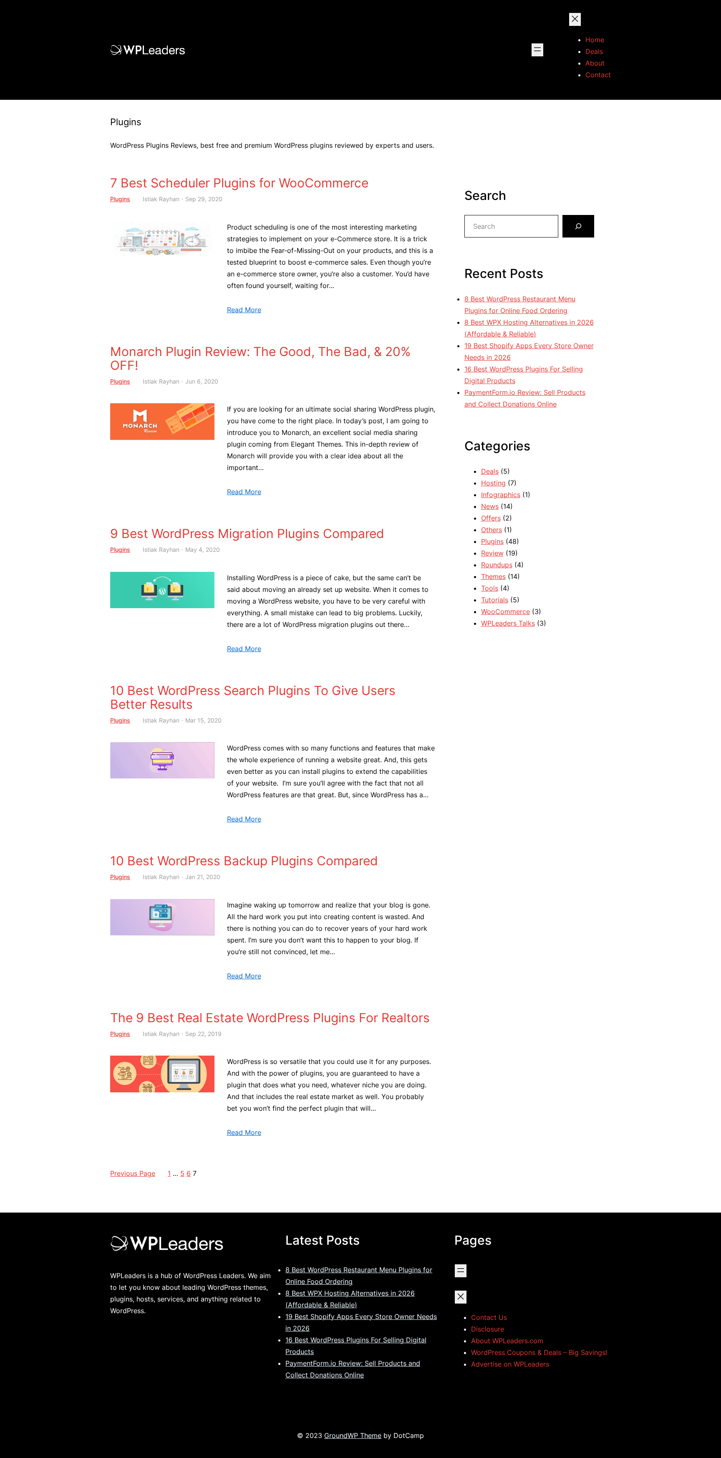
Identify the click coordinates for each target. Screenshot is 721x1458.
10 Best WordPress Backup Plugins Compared (244, 861)
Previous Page (132, 1173)
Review (492, 553)
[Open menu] (537, 50)
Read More (244, 310)
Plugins (120, 198)
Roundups (496, 565)
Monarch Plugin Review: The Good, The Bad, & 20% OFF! (260, 358)
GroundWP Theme (352, 1435)
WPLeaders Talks (508, 623)
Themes (493, 576)
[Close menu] (575, 19)
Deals (490, 471)
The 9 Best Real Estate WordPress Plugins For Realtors (270, 1018)
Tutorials (494, 600)
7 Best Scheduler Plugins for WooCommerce (239, 183)
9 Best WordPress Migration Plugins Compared (247, 534)
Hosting (493, 483)
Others (491, 530)
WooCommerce (505, 611)
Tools (489, 588)
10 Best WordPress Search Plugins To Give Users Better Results (253, 697)
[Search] (578, 226)
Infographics (500, 494)
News (490, 506)
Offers (491, 518)
